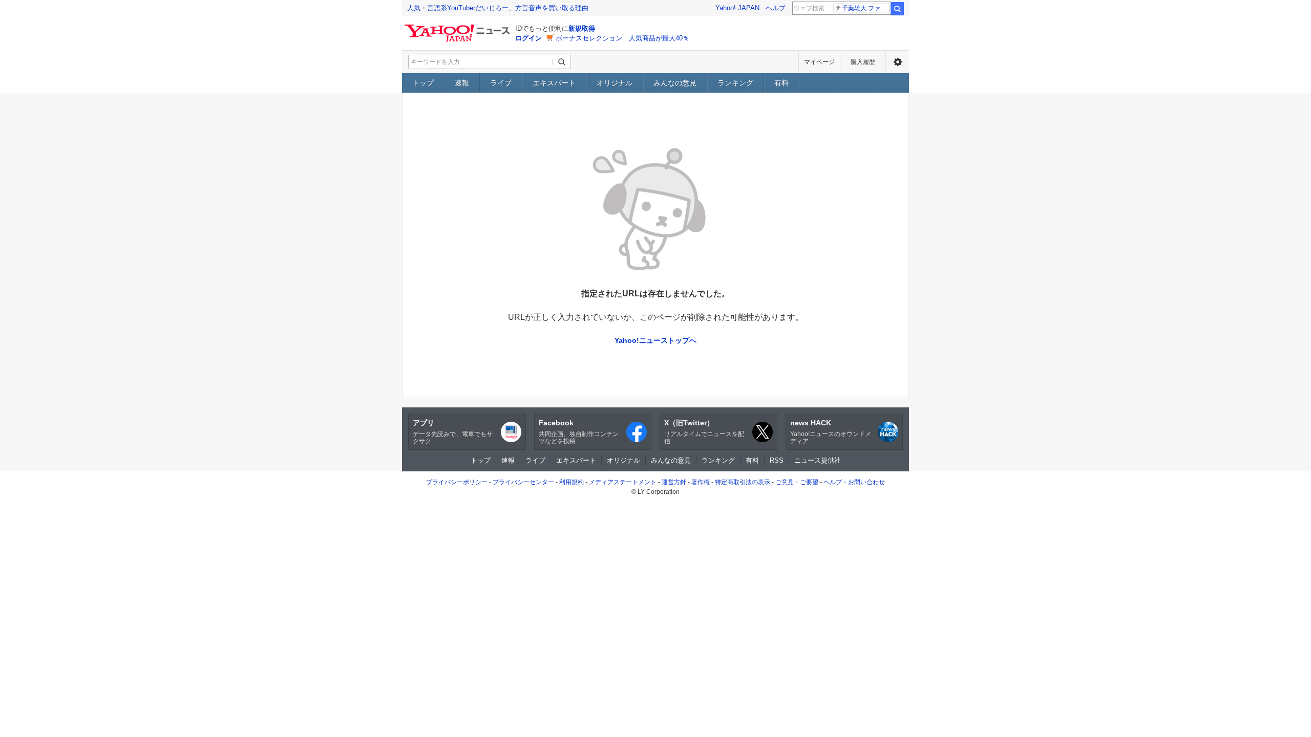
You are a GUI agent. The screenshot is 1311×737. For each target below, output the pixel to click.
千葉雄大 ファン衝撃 (866, 8)
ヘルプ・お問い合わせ (854, 482)
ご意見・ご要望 (796, 482)
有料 (781, 83)
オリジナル (614, 83)
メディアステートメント (623, 482)
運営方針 (674, 482)
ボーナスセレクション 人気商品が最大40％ (622, 38)
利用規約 (571, 482)
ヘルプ (776, 8)
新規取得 (581, 28)
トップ (423, 83)
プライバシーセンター (523, 482)
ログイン (528, 38)
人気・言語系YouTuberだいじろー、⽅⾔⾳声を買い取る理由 (497, 8)
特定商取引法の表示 (742, 482)
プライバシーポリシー (457, 482)
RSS (777, 460)
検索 (897, 8)
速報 (462, 83)
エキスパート (554, 83)
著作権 (700, 482)
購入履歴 (863, 62)
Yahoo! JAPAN (737, 8)
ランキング (735, 83)
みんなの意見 (674, 83)
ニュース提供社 (817, 460)
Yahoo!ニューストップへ (655, 340)
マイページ (819, 62)
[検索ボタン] (561, 62)
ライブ (501, 83)
